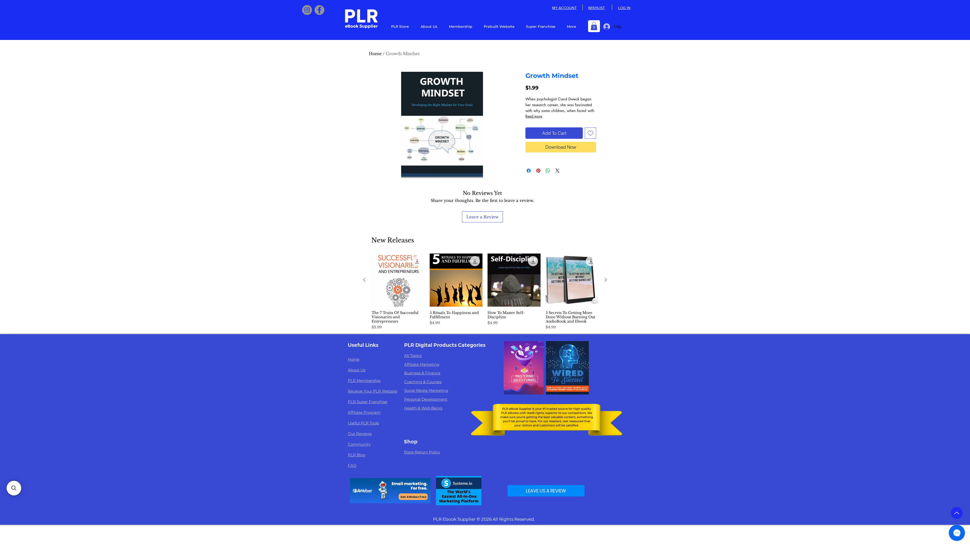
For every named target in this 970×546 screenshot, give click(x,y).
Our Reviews (360, 433)
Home (375, 53)
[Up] (957, 513)
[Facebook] (319, 10)
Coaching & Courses (423, 381)
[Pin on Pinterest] (538, 171)
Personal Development (425, 399)
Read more (533, 116)
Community (359, 444)
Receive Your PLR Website (372, 391)
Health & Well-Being (423, 408)
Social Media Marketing (426, 390)
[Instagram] (307, 10)
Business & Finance (422, 373)
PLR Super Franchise (367, 401)
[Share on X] (557, 171)
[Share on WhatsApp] (548, 171)
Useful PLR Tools (363, 423)
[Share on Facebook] (529, 171)
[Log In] (606, 27)
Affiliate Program (364, 412)
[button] (594, 26)
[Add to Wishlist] (590, 133)
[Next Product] (606, 280)
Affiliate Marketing (421, 364)
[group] (485, 291)
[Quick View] (398, 280)
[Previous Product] (364, 280)
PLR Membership (364, 380)
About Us (356, 370)
